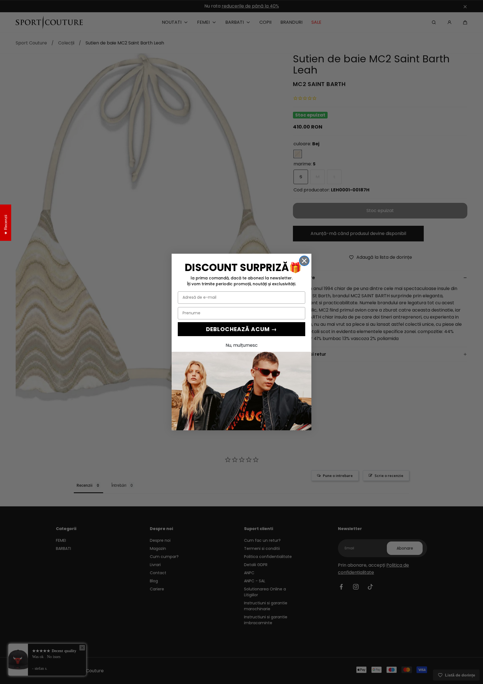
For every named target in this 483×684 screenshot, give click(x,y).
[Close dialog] (304, 261)
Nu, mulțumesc (242, 345)
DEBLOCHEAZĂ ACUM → (241, 329)
